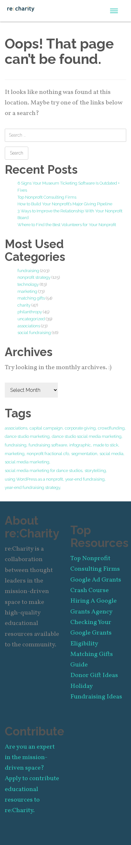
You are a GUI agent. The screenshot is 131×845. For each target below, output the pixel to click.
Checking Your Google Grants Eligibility (91, 633)
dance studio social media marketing (86, 436)
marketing (27, 291)
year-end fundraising (85, 479)
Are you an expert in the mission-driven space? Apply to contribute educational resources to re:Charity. (32, 778)
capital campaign (46, 428)
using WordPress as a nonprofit (34, 479)
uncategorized (31, 318)
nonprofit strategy (34, 277)
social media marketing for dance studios (43, 470)
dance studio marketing (27, 436)
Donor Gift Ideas (94, 675)
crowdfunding (111, 428)
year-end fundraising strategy (32, 487)
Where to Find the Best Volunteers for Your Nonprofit (66, 224)
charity (24, 305)
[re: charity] (21, 8)
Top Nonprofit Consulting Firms (46, 197)
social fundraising (34, 332)
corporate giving (80, 428)
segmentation (84, 453)
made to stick (105, 445)
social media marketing (27, 462)
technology (28, 284)
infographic (80, 445)
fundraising (28, 270)
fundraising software (48, 445)
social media (111, 453)
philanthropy (29, 311)
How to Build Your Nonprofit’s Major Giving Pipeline (64, 204)
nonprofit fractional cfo (48, 453)
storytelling (95, 470)
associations (28, 326)
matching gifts (31, 298)
